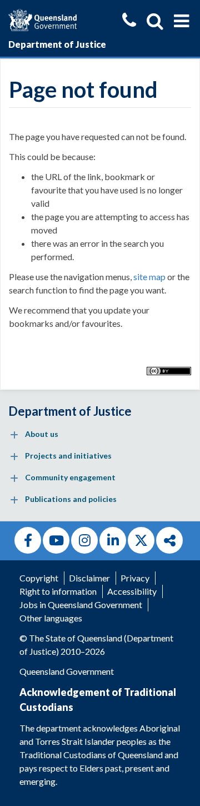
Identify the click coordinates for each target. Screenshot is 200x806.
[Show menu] (181, 21)
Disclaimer (89, 578)
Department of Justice (57, 44)
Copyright (38, 578)
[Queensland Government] (42, 18)
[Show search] (155, 21)
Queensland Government (66, 671)
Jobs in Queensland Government (80, 604)
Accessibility (132, 591)
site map (149, 276)
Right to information (58, 591)
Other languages (50, 618)
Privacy (135, 578)
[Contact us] (129, 21)
